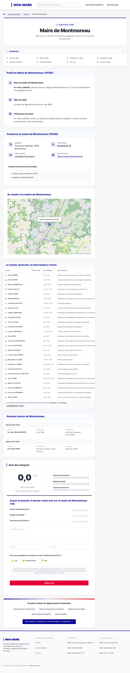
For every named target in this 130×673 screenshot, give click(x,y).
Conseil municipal (44, 62)
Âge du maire (43, 58)
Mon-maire (12, 639)
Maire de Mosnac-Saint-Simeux (24, 609)
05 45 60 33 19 (64, 146)
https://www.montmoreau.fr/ (70, 156)
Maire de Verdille (60, 614)
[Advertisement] (112, 99)
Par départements (94, 5)
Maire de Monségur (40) (108, 648)
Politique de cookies (34, 665)
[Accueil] (4, 14)
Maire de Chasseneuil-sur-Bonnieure (52, 609)
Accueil (37, 643)
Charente (26, 14)
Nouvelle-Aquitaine (14, 14)
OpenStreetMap (79, 253)
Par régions (113, 5)
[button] (49, 224)
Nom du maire (13, 58)
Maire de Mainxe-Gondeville (41, 614)
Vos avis (71, 62)
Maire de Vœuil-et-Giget (77, 609)
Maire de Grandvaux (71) (75, 653)
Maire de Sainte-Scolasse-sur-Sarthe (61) (81, 643)
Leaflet (71, 253)
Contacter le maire (104, 58)
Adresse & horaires (14, 62)
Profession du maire (75, 58)
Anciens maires (103, 62)
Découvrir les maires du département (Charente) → (49, 621)
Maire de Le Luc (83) (106, 653)
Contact (38, 653)
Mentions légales (40, 648)
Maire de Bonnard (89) (74, 648)
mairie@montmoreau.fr (25, 156)
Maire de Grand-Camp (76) (109, 643)
